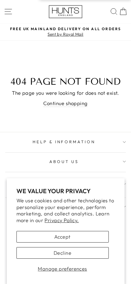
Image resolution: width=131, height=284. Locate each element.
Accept (62, 236)
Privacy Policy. (61, 220)
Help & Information (64, 141)
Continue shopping (65, 103)
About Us (64, 161)
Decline (62, 253)
